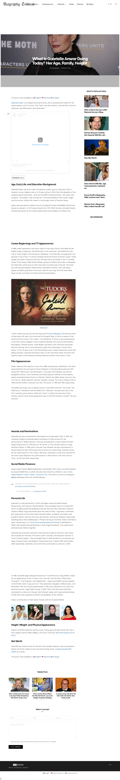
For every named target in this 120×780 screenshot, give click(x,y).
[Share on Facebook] (4, 98)
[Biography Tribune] (19, 4)
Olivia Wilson (55, 68)
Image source (44, 327)
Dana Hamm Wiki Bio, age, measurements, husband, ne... (95, 186)
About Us (11, 767)
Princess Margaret (54, 334)
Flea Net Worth (90, 158)
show (21, 178)
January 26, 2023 (40, 491)
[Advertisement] (60, 22)
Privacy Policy (17, 767)
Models (71, 4)
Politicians (80, 4)
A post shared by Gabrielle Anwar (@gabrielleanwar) (40, 170)
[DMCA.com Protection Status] (18, 765)
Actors (60, 53)
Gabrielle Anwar (17, 103)
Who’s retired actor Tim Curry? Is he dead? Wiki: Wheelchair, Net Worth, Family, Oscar (19, 696)
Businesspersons (47, 4)
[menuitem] (90, 4)
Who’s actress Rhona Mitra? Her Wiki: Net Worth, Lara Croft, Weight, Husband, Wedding (42, 696)
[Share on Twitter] (4, 103)
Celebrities (61, 4)
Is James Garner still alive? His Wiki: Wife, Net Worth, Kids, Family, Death (66, 696)
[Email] (4, 112)
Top (110, 764)
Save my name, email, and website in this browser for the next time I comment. (33, 741)
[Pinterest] (4, 108)
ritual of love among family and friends (44, 522)
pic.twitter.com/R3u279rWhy (25, 486)
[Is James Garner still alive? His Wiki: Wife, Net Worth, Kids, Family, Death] (65, 685)
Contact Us (25, 767)
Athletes (35, 4)
